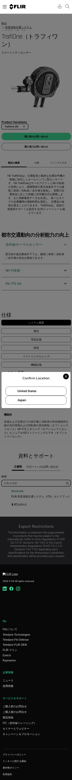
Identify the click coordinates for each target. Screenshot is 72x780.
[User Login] (58, 6)
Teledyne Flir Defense (16, 639)
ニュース (8, 680)
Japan (21, 400)
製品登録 (8, 717)
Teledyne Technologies (16, 634)
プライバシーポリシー (14, 754)
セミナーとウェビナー (16, 728)
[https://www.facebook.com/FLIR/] (11, 588)
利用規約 (7, 774)
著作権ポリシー (11, 767)
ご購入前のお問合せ (15, 706)
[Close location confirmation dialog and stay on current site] (66, 376)
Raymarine (9, 660)
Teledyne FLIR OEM (15, 644)
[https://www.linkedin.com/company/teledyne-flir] (5, 588)
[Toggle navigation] (5, 6)
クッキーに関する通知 (14, 761)
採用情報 (8, 686)
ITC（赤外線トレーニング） (20, 723)
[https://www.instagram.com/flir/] (18, 588)
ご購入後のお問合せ (15, 711)
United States (26, 391)
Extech (7, 655)
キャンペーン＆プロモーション (21, 734)
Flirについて (10, 629)
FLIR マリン (10, 650)
